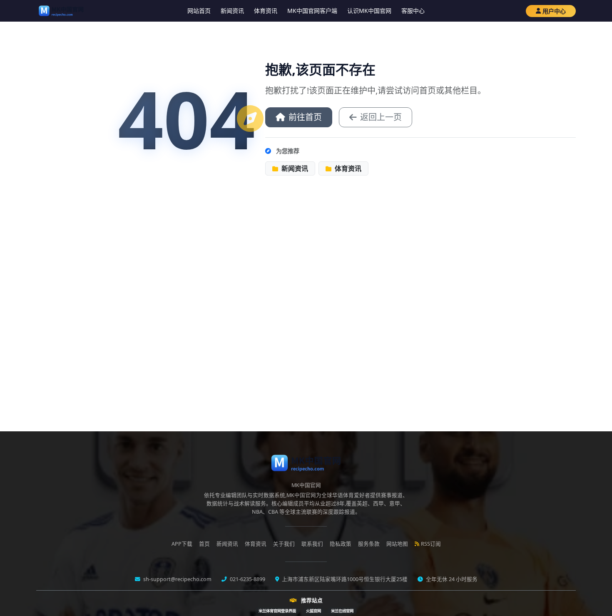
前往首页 (305, 117)
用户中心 (554, 11)
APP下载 (182, 543)
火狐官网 (313, 611)
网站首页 (199, 11)
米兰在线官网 (342, 611)
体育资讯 (265, 11)
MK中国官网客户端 (312, 11)
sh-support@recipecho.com (176, 579)
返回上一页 (381, 117)
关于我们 (284, 543)
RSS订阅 (431, 543)
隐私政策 (340, 543)
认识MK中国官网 (369, 11)
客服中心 (413, 11)
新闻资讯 (232, 11)
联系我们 (312, 543)
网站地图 (397, 543)
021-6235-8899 (247, 579)
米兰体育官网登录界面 (277, 611)
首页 (204, 543)
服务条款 (369, 543)
